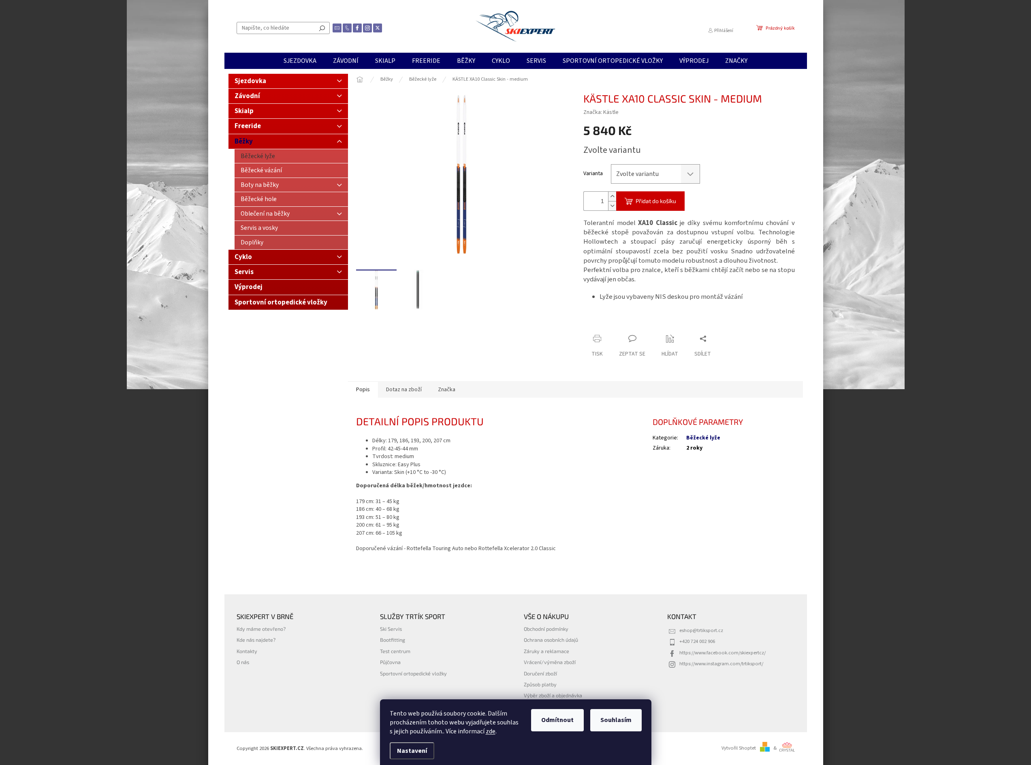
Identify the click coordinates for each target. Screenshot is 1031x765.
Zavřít (626, 323)
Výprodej (249, 287)
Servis (244, 272)
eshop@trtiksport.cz (701, 630)
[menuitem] (299, 61)
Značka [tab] (446, 390)
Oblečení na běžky (265, 213)
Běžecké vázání (261, 170)
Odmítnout (557, 720)
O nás (243, 662)
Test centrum (395, 651)
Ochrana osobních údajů (551, 639)
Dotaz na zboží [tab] (404, 390)
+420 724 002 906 (697, 641)
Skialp (244, 111)
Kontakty (247, 651)
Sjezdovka (250, 81)
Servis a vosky (259, 227)
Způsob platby (540, 684)
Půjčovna (390, 662)
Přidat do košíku (656, 200)
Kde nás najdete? (256, 639)
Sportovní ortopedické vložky (281, 302)
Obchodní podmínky (546, 629)
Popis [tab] (363, 390)
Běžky (244, 141)
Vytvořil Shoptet (738, 748)
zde (490, 731)
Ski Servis (391, 629)
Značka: (601, 112)
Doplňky (252, 242)
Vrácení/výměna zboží (550, 662)
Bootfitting (392, 639)
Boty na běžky (260, 184)
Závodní (247, 96)
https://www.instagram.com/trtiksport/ (721, 663)
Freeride (248, 126)
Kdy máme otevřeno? (261, 629)
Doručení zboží (540, 673)
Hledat (322, 28)
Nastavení (412, 750)
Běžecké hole (259, 199)
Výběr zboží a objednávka (553, 695)
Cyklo (243, 257)
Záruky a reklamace (546, 651)
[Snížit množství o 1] (612, 205)
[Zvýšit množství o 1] (612, 196)
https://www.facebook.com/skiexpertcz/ (722, 652)
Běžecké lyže (258, 156)
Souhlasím (616, 720)
